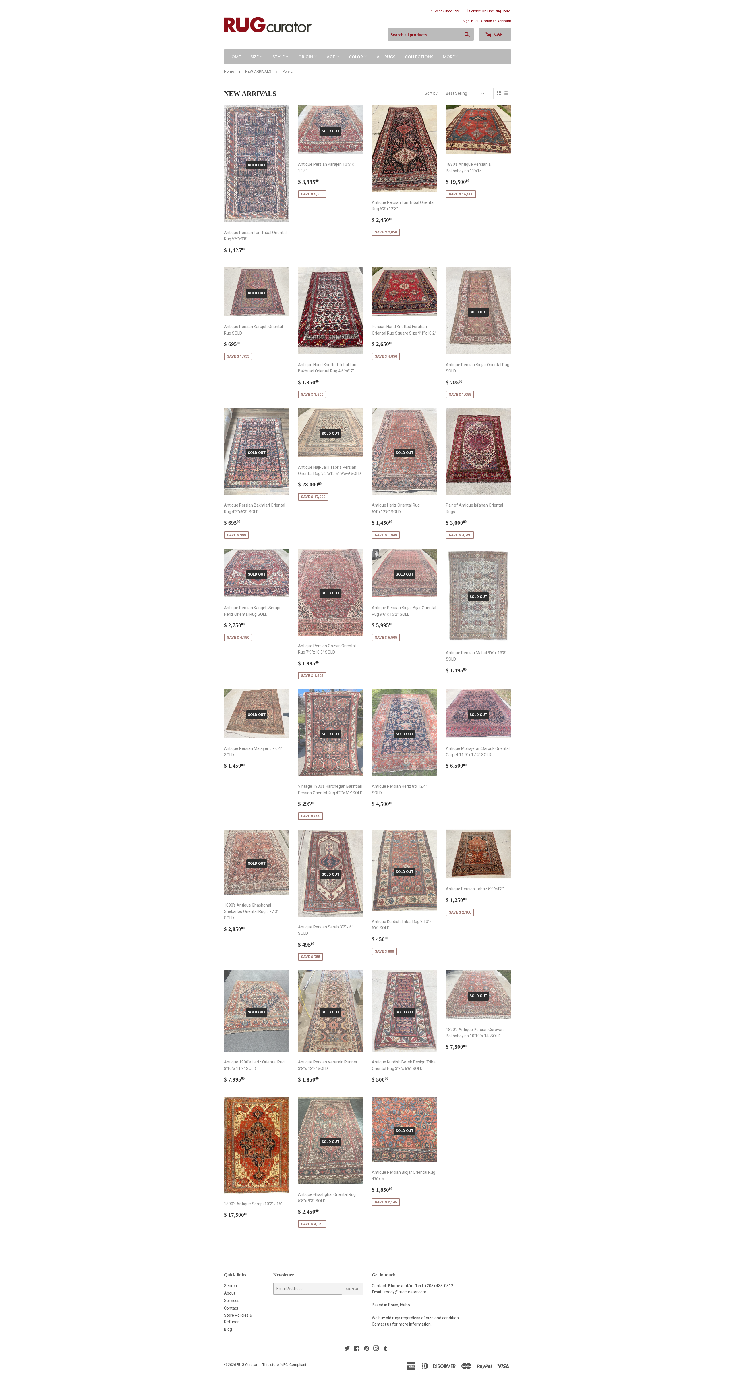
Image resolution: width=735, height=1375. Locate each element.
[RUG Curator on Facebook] (357, 1349)
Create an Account (496, 21)
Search (230, 1285)
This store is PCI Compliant (284, 1364)
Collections (419, 56)
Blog (228, 1329)
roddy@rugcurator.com (405, 1292)
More (449, 56)
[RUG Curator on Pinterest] (366, 1349)
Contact (231, 1308)
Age (331, 56)
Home (234, 56)
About (229, 1293)
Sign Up (352, 1289)
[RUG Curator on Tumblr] (385, 1349)
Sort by (431, 93)
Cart (499, 34)
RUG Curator (247, 1364)
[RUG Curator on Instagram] (376, 1349)
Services (231, 1300)
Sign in (468, 21)
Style (278, 56)
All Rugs (386, 56)
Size (255, 56)
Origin (306, 56)
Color (356, 56)
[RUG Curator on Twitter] (347, 1349)
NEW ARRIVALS (258, 71)
